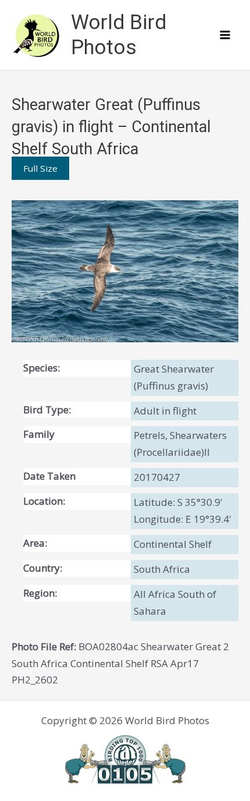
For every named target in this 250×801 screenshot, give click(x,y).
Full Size (40, 168)
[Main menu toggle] (225, 35)
